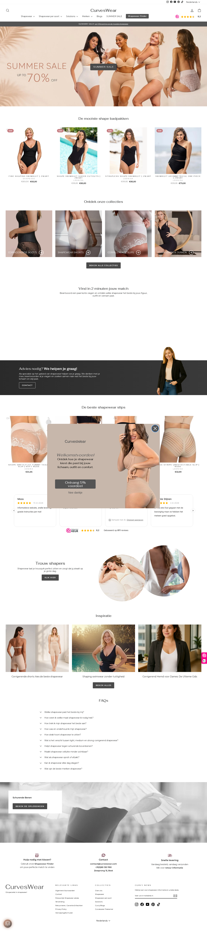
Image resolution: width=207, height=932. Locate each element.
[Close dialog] (155, 428)
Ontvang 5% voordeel (75, 484)
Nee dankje (75, 492)
